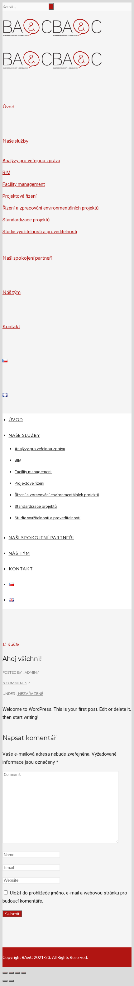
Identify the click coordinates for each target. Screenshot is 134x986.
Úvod (8, 106)
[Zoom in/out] (23, 973)
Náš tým (11, 292)
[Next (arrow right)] (11, 981)
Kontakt (11, 326)
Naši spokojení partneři (27, 258)
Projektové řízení (19, 196)
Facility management (23, 184)
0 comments (14, 683)
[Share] (11, 973)
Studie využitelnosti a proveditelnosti (39, 231)
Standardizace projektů (26, 220)
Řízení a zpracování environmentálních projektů (50, 208)
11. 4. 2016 (10, 644)
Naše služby (15, 141)
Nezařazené (30, 693)
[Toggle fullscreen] (17, 973)
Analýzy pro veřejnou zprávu (31, 160)
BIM (6, 172)
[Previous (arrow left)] (4, 981)
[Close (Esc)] (4, 973)
